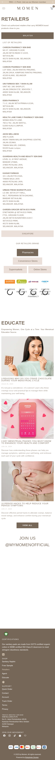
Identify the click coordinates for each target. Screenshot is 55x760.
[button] (2, 2)
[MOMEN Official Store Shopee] (20, 735)
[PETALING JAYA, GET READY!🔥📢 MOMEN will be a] (41, 574)
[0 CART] (51, 8)
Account (5, 697)
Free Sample (7, 665)
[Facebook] (4, 735)
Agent (4, 673)
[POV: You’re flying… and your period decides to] (14, 589)
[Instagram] (9, 735)
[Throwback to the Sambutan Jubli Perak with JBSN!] (41, 603)
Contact (5, 693)
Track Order (7, 701)
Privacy (5, 709)
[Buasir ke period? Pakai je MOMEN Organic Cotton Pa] (14, 574)
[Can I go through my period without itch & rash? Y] (14, 559)
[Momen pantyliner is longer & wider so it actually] (14, 603)
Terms (4, 705)
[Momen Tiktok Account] (14, 735)
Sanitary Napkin (8, 661)
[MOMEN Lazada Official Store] (25, 735)
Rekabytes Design (32, 757)
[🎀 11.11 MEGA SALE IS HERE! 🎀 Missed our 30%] (41, 618)
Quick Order (7, 689)
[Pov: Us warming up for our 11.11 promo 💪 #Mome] (14, 618)
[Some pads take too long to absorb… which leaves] (41, 589)
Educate (13, 323)
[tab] (27, 35)
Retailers (15, 19)
